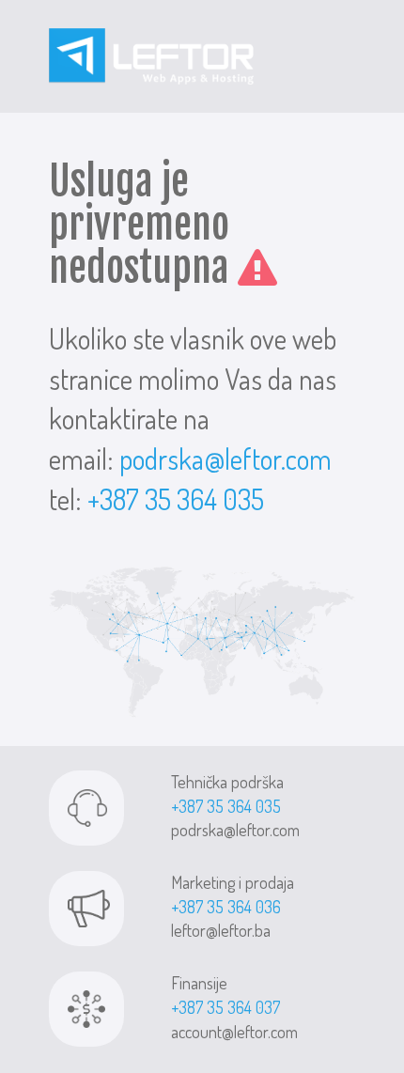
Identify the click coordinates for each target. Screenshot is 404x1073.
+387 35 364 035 (175, 499)
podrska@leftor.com (225, 458)
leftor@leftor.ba (221, 930)
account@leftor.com (234, 1031)
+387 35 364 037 (225, 1007)
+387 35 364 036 (226, 906)
